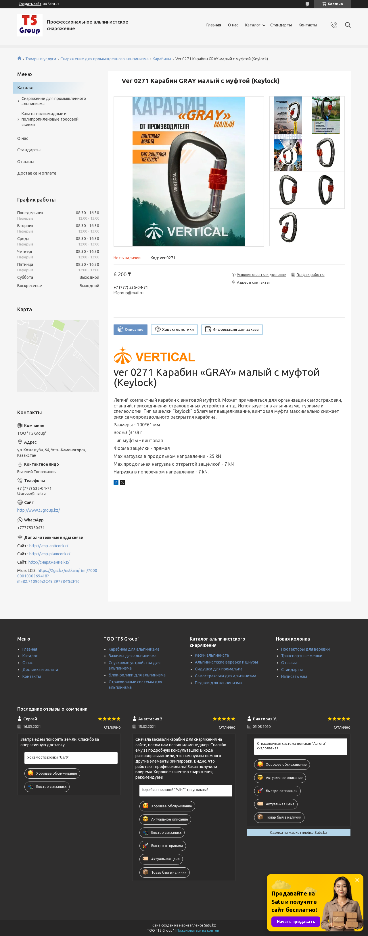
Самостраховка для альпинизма (225, 676)
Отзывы (25, 161)
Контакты (308, 25)
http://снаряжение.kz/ (48, 562)
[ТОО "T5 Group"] (30, 25)
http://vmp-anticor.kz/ (48, 546)
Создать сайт (30, 4)
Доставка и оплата (36, 173)
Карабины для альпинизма (134, 649)
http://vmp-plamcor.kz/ (49, 554)
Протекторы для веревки (305, 649)
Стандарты (281, 25)
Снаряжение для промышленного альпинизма (104, 59)
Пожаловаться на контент (199, 930)
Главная (213, 25)
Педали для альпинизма (218, 682)
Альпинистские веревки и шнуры (226, 662)
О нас (233, 25)
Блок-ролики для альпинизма (137, 675)
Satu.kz (210, 925)
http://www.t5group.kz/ (38, 510)
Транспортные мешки (301, 655)
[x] (122, 483)
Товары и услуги (40, 59)
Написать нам (294, 676)
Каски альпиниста (212, 655)
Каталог (252, 25)
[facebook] (116, 483)
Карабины (162, 59)
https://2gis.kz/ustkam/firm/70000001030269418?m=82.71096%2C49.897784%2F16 (57, 576)
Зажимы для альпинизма (132, 655)
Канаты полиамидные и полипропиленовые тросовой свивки (50, 119)
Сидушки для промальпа (218, 669)
